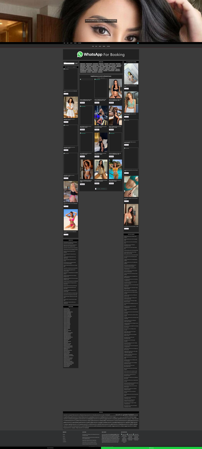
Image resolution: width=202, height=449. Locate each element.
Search (65, 62)
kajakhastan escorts (95, 67)
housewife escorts (105, 66)
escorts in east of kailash (103, 415)
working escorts (94, 72)
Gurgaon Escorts (66, 353)
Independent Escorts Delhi (68, 332)
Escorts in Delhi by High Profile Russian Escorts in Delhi (101, 20)
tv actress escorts (111, 70)
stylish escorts (90, 70)
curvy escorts (102, 65)
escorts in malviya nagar (100, 418)
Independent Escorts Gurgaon (69, 355)
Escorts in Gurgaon (67, 318)
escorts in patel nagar (87, 422)
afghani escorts (82, 63)
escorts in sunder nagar (108, 426)
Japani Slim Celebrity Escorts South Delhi (70, 268)
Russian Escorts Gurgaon (68, 350)
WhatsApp (152, 447)
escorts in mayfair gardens (114, 418)
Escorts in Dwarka (67, 310)
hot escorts (100, 66)
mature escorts (108, 67)
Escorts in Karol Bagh (67, 314)
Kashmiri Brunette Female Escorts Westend (89, 443)
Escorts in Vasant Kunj (67, 315)
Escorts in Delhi (66, 308)
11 (104, 188)
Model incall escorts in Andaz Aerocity (130, 371)
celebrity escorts (83, 65)
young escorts (100, 72)
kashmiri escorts (102, 67)
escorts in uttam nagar (121, 426)
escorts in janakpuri (89, 417)
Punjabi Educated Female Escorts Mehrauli (71, 281)
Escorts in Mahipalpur (67, 312)
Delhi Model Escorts (67, 334)
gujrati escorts (82, 66)
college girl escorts (96, 65)
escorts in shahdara (118, 424)
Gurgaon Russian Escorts (68, 364)
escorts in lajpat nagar (120, 417)
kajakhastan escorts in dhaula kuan (101, 76)
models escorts (114, 67)
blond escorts (101, 63)
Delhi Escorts (66, 329)
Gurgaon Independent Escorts (69, 363)
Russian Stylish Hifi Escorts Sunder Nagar (70, 293)
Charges (75, 43)
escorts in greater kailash (125, 415)
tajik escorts (96, 70)
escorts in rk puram (78, 424)
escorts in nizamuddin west (101, 420)
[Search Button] (138, 43)
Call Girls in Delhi (66, 339)
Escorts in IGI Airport (67, 317)
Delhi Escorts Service (67, 330)
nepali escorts (82, 69)
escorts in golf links (112, 415)
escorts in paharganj (127, 420)
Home (64, 43)
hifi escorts (88, 66)
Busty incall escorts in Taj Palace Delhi (130, 290)
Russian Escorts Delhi (67, 333)
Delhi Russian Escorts (67, 335)
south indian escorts (83, 70)
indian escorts (118, 66)
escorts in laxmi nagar (130, 417)
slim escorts (118, 69)
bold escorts (106, 63)
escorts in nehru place (88, 420)
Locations (79, 43)
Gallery (71, 43)
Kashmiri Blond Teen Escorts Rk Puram (70, 285)
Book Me (66, 93)
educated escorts (107, 65)
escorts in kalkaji (100, 417)
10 (103, 188)
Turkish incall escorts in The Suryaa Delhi (131, 250)
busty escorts (118, 63)
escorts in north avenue (115, 420)
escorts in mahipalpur (88, 418)
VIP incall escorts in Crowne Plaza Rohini (131, 254)
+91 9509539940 (50, 447)
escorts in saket (109, 424)
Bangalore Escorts (67, 347)
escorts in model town (76, 420)
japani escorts (89, 67)
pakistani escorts (95, 69)
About (68, 43)
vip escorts (89, 72)
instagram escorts (83, 67)
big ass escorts (95, 63)
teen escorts (105, 70)
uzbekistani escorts (83, 72)
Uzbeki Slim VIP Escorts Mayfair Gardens (71, 249)
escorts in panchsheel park (74, 422)
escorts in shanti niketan (131, 424)
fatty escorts (114, 65)
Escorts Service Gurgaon (68, 358)
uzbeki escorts (117, 70)
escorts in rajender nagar (126, 422)
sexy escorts (113, 69)
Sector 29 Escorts (66, 351)
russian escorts (107, 69)
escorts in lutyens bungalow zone (72, 418)
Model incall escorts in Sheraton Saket (130, 372)
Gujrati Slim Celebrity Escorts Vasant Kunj (70, 247)
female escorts (119, 65)
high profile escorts (94, 66)
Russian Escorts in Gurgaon (68, 357)
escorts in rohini (87, 424)
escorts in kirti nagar (110, 417)
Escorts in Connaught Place (68, 311)
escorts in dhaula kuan (81, 415)
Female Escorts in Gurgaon (68, 354)
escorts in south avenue (69, 426)
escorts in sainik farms (98, 424)
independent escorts (112, 66)
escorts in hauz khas (78, 417)
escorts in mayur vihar (128, 418)
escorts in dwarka (92, 415)
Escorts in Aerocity (67, 309)
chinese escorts (89, 65)
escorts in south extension (95, 426)
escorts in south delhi (82, 426)
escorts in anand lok (68, 415)
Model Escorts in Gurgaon (68, 361)
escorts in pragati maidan (100, 422)
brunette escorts (112, 63)
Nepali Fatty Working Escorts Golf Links (70, 294)
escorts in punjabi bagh (113, 422)
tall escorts (100, 70)
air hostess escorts (89, 63)
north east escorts (89, 69)
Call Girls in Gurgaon (67, 323)
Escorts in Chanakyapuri (68, 316)
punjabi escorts (101, 69)
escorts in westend (84, 427)
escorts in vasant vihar (72, 427)
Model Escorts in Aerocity (68, 345)
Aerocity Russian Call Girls (68, 346)
